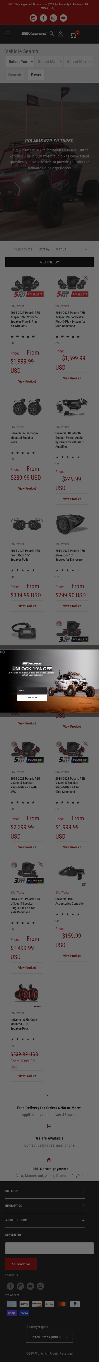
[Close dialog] (2, 652)
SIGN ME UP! (32, 697)
